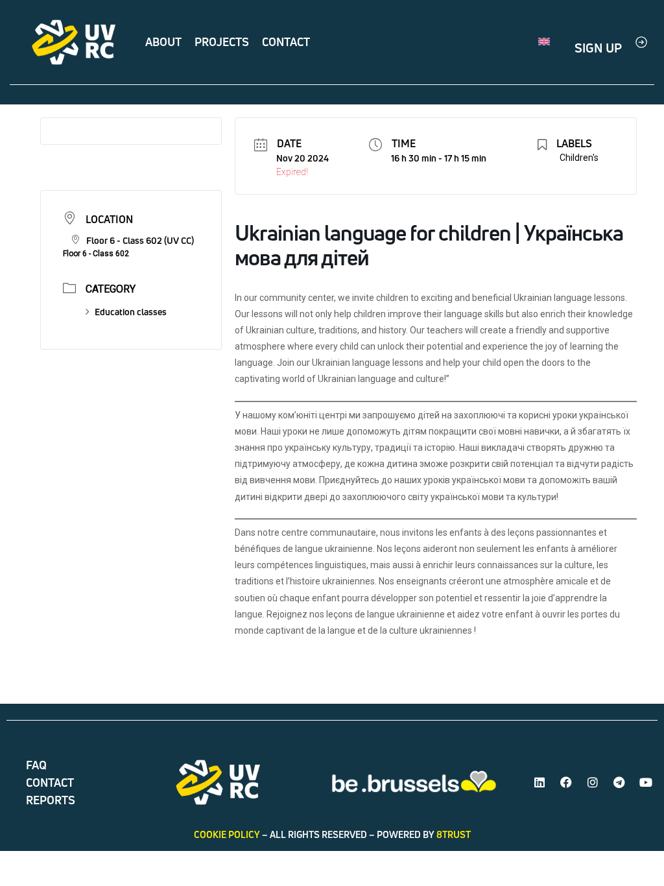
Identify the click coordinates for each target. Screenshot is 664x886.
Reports (50, 800)
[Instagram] (592, 782)
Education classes (131, 311)
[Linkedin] (539, 782)
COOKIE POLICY (227, 834)
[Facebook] (566, 782)
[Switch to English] (544, 42)
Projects (222, 41)
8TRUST (453, 834)
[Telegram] (619, 782)
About (163, 41)
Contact (286, 41)
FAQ (36, 765)
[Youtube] (646, 782)
